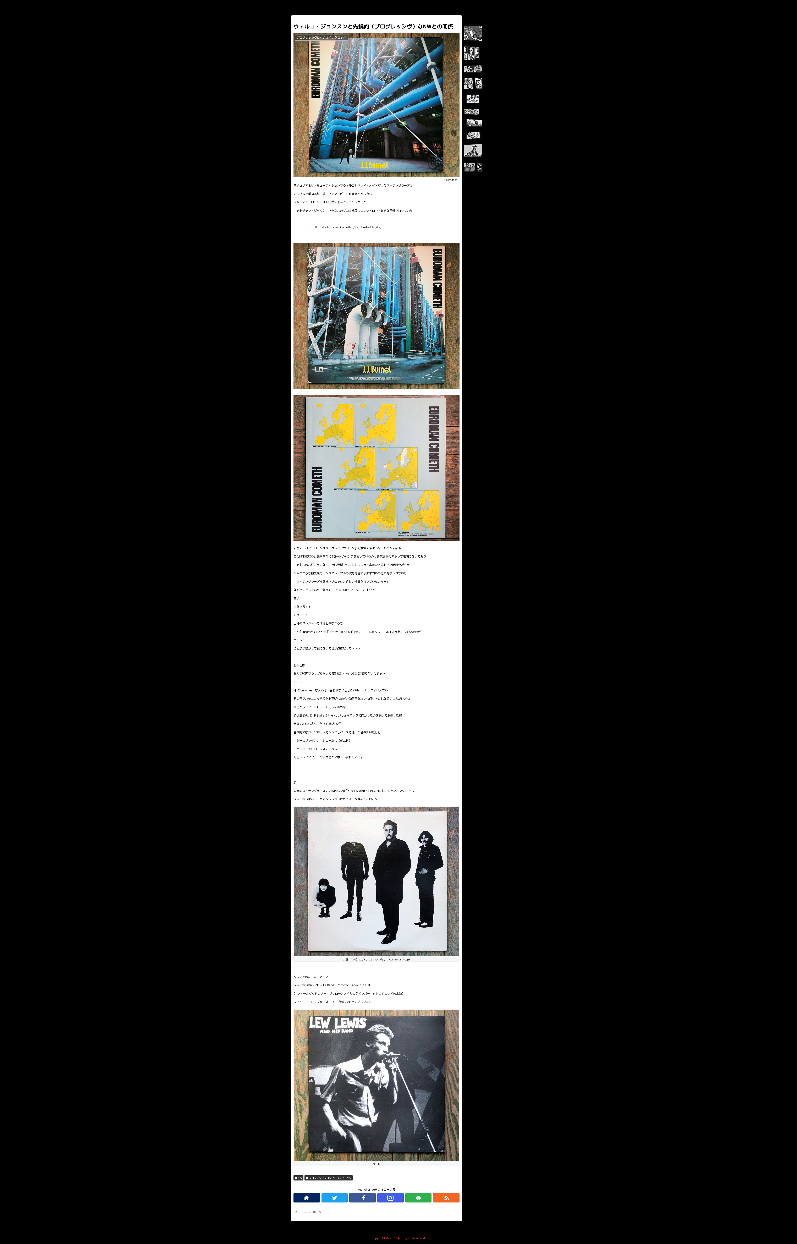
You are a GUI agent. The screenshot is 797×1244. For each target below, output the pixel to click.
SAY (300, 1178)
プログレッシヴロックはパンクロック (330, 1178)
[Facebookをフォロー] (362, 1197)
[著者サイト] (306, 1197)
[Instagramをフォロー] (390, 1197)
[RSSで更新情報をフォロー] (446, 1197)
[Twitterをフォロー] (334, 1197)
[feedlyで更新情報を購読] (418, 1197)
